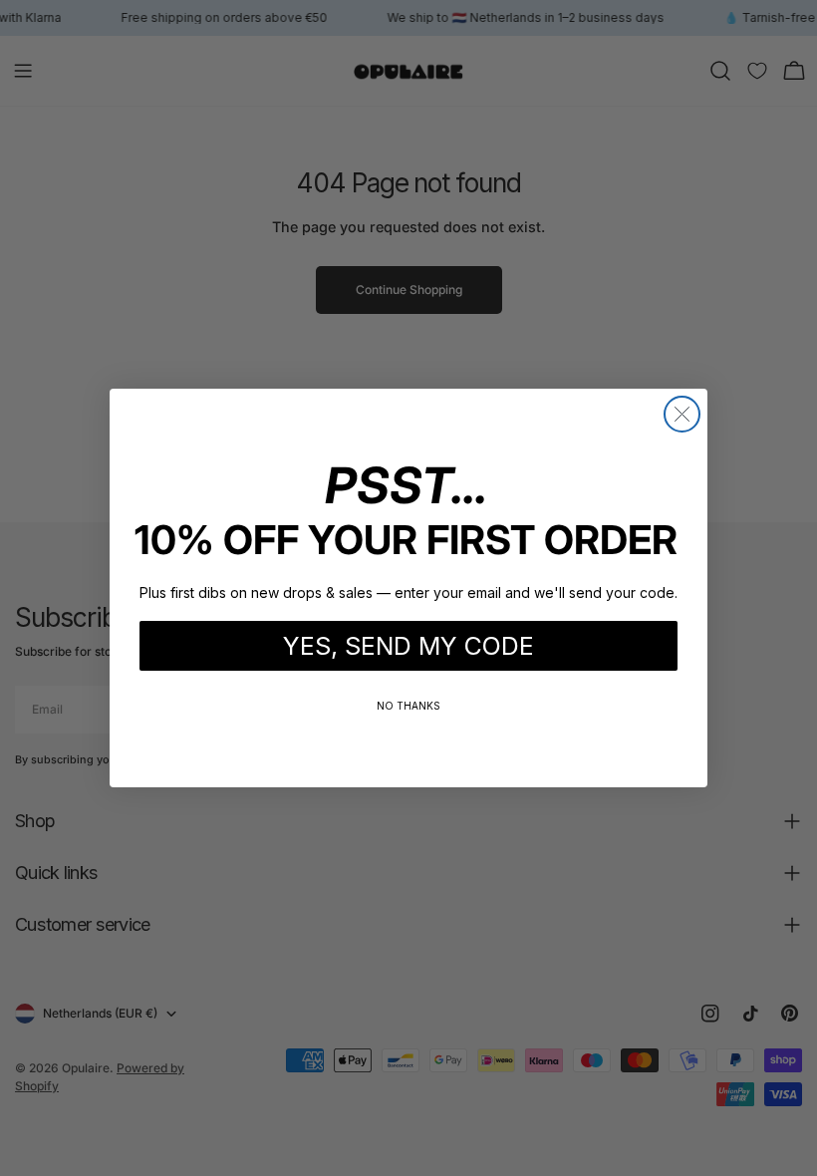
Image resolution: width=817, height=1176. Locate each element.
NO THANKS (408, 706)
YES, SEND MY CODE (408, 646)
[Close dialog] (682, 414)
